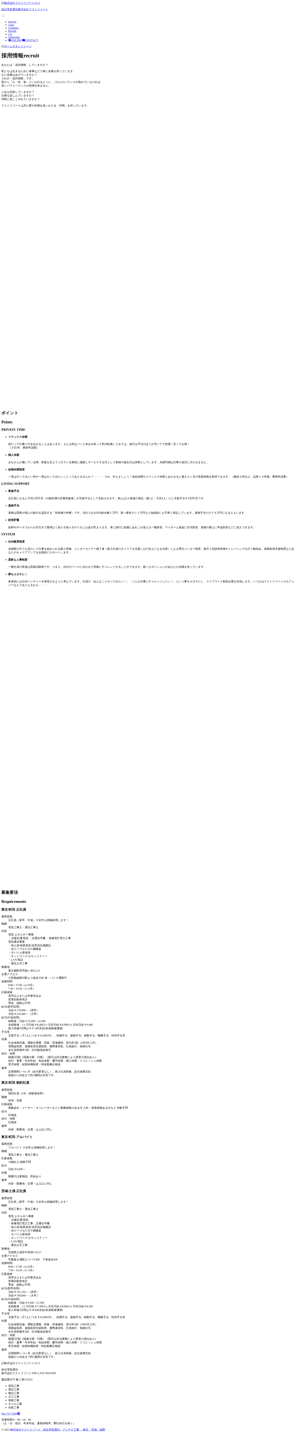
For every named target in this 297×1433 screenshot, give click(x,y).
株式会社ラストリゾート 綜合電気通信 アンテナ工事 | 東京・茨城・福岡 (57, 1429)
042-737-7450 (9, 1413)
